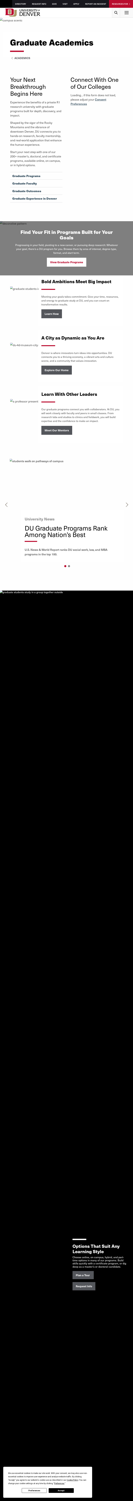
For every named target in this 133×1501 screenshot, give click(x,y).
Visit (65, 4)
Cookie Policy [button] (72, 1480)
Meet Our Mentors (57, 430)
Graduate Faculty (24, 183)
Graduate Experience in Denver (34, 198)
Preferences (34, 1490)
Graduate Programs (26, 176)
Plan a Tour (83, 1275)
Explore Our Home (57, 370)
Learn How (52, 314)
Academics (22, 58)
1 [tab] (65, 566)
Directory (20, 4)
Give (54, 4)
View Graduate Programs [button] (66, 262)
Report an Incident (95, 4)
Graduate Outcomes (26, 191)
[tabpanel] (67, 510)
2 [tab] (69, 566)
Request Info (39, 4)
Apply (76, 4)
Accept (61, 1490)
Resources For (120, 4)
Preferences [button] (59, 1483)
